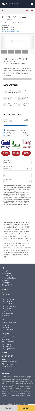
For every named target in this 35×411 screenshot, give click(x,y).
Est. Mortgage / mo (10, 31)
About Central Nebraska (9, 306)
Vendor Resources (7, 313)
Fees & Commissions (8, 341)
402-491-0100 (6, 359)
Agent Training (6, 346)
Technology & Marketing (9, 349)
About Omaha (6, 294)
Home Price (7, 160)
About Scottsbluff (7, 308)
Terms (5, 173)
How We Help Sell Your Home (10, 330)
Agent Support (6, 344)
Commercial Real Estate (9, 278)
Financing (8, 408)
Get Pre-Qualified (5, 153)
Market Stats (6, 315)
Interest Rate (7, 179)
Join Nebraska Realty (8, 337)
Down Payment (8, 166)
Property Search (7, 271)
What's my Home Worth (9, 323)
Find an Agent (6, 283)
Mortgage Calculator (8, 285)
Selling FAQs (5, 325)
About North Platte (7, 304)
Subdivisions (5, 280)
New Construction (7, 275)
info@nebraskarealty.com (9, 361)
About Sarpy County (8, 299)
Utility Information (7, 311)
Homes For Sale (6, 273)
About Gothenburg (7, 301)
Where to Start (6, 339)
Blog (3, 292)
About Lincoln (6, 297)
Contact (26, 408)
